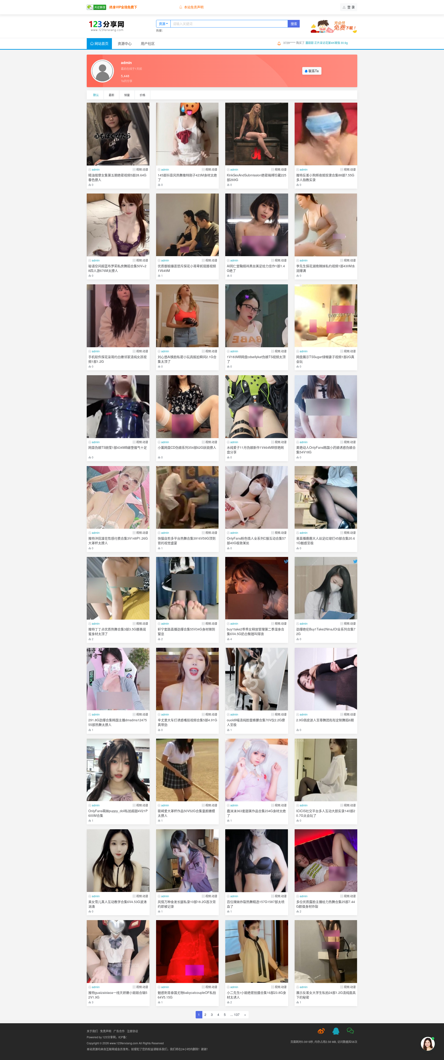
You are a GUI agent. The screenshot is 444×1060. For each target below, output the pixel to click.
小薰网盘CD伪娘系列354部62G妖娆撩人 (187, 447)
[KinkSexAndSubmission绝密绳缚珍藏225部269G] (256, 134)
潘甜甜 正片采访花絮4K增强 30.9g (326, 43)
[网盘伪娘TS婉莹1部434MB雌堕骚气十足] (118, 406)
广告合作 (119, 1031)
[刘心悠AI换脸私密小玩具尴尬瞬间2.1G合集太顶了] (187, 315)
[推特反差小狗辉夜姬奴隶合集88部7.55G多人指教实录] (326, 134)
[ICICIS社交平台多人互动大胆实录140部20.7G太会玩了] (326, 770)
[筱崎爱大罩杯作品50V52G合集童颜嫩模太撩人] (187, 770)
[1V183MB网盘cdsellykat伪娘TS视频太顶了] (256, 315)
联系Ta (313, 70)
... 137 (235, 1014)
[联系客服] (336, 1031)
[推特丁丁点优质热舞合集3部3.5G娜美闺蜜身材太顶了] (118, 588)
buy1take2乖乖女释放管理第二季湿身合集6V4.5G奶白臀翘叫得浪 (255, 631)
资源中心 (125, 43)
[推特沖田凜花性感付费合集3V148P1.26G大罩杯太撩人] (118, 497)
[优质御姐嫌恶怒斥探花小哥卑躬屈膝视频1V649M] (187, 225)
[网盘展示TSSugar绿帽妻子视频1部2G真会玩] (326, 315)
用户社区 (148, 43)
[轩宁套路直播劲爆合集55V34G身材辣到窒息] (187, 588)
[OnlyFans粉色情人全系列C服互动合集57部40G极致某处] (256, 497)
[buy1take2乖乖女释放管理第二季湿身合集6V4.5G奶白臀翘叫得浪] (256, 588)
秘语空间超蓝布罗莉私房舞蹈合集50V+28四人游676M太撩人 (117, 268)
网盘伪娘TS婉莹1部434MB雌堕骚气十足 (117, 447)
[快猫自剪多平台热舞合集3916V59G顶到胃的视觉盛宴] (187, 497)
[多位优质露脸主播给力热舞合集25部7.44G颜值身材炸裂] (326, 860)
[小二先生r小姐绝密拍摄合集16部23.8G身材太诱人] (256, 951)
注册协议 (132, 1031)
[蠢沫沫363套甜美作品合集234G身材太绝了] (256, 770)
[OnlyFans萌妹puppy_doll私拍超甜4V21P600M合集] (118, 770)
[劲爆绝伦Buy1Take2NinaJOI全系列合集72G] (326, 588)
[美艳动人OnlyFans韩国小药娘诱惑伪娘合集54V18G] (326, 406)
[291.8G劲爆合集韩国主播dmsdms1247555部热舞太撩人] (118, 679)
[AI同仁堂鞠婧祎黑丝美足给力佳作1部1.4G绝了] (256, 225)
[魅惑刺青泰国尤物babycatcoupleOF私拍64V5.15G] (187, 951)
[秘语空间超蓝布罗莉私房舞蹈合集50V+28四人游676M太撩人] (118, 225)
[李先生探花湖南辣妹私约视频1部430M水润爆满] (326, 225)
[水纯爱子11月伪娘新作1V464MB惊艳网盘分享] (256, 406)
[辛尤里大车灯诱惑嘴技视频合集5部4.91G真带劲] (187, 679)
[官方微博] (321, 1031)
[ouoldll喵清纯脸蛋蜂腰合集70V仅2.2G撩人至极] (256, 679)
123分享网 (109, 1037)
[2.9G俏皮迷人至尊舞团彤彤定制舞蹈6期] (326, 679)
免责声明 (105, 1031)
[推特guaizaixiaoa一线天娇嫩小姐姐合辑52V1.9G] (118, 951)
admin (96, 169)
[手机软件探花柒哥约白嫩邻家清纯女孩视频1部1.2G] (118, 315)
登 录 (350, 7)
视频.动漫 (142, 169)
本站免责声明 (194, 7)
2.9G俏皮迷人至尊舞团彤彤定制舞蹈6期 (325, 720)
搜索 (294, 23)
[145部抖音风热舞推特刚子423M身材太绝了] (187, 134)
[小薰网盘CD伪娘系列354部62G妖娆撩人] (187, 406)
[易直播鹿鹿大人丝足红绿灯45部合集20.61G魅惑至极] (326, 497)
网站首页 (101, 43)
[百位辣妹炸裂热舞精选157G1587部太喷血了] (256, 860)
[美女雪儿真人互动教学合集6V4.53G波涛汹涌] (118, 860)
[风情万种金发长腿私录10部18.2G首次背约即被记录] (187, 860)
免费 (141, 182)
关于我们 (92, 1031)
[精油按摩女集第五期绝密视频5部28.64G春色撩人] (118, 134)
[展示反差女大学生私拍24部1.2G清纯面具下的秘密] (326, 951)
